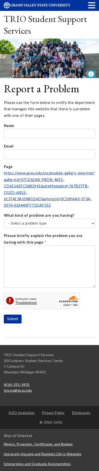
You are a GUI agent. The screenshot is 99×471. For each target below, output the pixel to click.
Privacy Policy (53, 413)
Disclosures (81, 413)
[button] (92, 5)
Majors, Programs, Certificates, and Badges (38, 444)
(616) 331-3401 (17, 385)
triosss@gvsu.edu (18, 390)
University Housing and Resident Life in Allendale (42, 454)
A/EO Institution (22, 413)
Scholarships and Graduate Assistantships (37, 464)
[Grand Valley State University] (37, 7)
